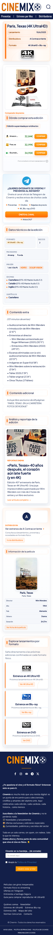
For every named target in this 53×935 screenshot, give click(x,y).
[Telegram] (32, 774)
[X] (38, 774)
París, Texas (26, 592)
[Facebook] (15, 774)
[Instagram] (21, 774)
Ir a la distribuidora (15, 540)
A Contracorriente (38, 39)
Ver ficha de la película (16, 627)
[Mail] (26, 774)
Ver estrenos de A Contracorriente (23, 529)
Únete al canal (26, 214)
